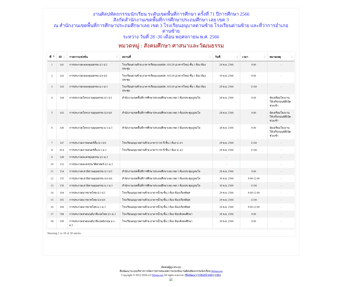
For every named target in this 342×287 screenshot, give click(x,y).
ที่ (50, 56)
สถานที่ (126, 56)
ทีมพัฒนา (190, 275)
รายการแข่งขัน (78, 56)
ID (60, 56)
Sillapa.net (217, 271)
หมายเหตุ (275, 56)
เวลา (245, 56)
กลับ (217, 275)
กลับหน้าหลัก (206, 275)
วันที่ (217, 56)
